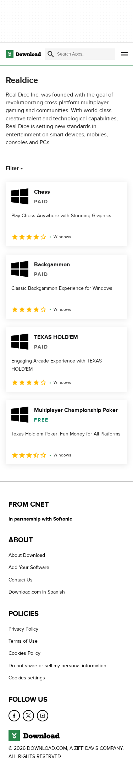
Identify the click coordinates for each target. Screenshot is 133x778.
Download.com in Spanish (37, 592)
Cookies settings (27, 678)
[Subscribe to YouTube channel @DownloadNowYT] (42, 715)
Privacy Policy (23, 629)
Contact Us (21, 580)
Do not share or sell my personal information (57, 666)
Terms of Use (23, 641)
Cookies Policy (24, 653)
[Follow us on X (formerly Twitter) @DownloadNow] (28, 715)
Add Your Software (29, 567)
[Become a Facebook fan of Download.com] (14, 715)
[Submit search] (50, 54)
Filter (12, 168)
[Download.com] (23, 54)
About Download (27, 555)
